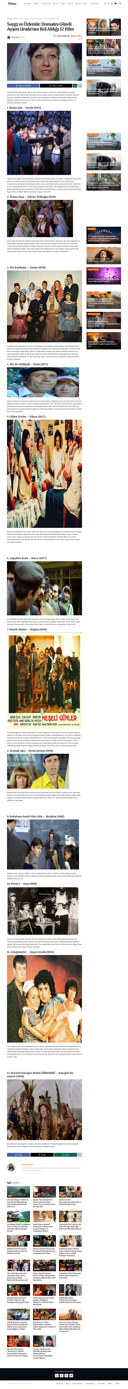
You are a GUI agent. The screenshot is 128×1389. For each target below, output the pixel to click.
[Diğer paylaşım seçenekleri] (80, 86)
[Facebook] (105, 3)
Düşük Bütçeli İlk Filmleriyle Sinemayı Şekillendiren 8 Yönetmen (70, 1300)
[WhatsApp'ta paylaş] (75, 86)
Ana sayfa (9, 18)
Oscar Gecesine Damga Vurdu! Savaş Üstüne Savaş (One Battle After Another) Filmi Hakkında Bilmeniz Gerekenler (69, 1326)
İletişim (118, 1383)
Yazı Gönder (94, 4)
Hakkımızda (59, 1383)
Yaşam (63, 4)
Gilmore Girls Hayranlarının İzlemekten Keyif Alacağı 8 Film (70, 1202)
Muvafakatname (90, 1383)
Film (10, 1195)
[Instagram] (112, 3)
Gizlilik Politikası (77, 1383)
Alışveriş (55, 4)
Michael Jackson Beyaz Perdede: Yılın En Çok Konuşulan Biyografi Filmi (18, 1300)
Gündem (36, 4)
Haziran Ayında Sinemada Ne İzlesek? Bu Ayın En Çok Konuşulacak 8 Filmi (44, 1251)
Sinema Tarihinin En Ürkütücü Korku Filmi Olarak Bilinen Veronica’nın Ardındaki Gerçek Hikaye (42, 1353)
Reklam (110, 1383)
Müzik (10, 1293)
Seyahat (78, 4)
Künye (68, 1383)
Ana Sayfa (27, 4)
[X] (108, 3)
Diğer (85, 4)
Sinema (70, 4)
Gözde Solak (15, 37)
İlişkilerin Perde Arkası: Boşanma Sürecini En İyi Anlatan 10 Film (17, 1251)
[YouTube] (115, 3)
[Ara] (120, 4)
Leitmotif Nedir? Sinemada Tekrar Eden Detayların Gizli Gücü (70, 1275)
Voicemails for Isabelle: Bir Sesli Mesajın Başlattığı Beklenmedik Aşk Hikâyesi (70, 1226)
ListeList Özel (45, 4)
